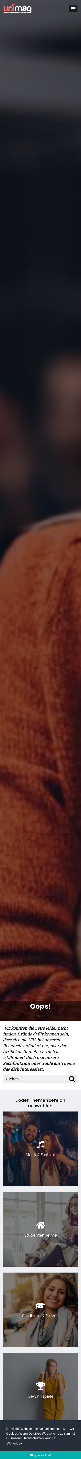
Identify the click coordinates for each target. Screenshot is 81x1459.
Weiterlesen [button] (15, 1443)
